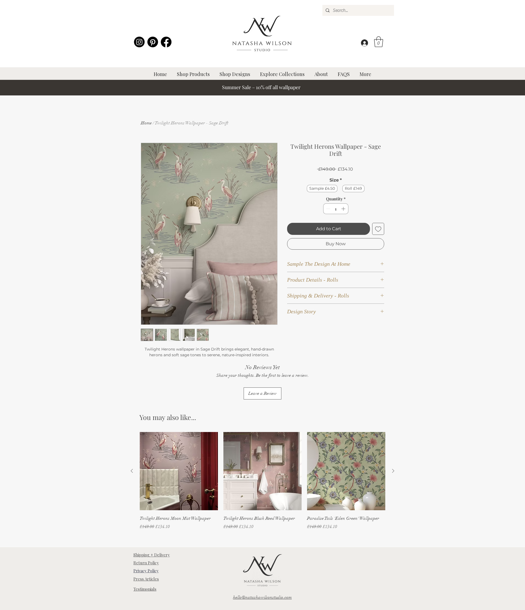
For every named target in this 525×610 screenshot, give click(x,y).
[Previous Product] (132, 471)
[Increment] (344, 209)
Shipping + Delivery (151, 555)
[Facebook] (166, 42)
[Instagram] (139, 42)
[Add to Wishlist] (378, 229)
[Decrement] (327, 209)
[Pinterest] (152, 42)
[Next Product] (393, 471)
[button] (378, 41)
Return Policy (146, 562)
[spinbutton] (335, 209)
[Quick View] (179, 471)
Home (146, 123)
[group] (262, 485)
